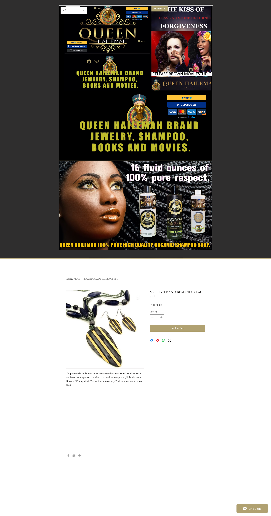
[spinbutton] (157, 317)
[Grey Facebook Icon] (68, 456)
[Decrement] (152, 317)
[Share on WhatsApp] (163, 340)
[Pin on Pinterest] (157, 340)
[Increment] (162, 317)
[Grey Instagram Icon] (74, 456)
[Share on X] (169, 340)
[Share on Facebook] (152, 340)
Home (69, 278)
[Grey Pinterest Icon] (80, 456)
